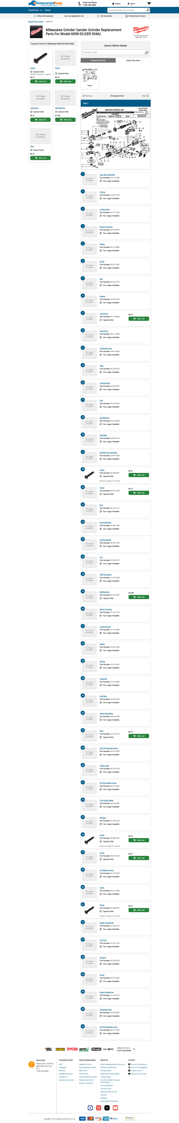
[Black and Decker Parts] (48, 1049)
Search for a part (90, 52)
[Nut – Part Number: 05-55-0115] (89, 510)
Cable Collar (104, 766)
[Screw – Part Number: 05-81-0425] (89, 266)
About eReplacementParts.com (113, 1064)
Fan (101, 557)
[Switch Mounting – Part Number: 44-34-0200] (89, 718)
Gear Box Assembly (107, 175)
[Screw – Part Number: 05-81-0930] (65, 58)
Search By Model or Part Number (121, 10)
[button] (149, 3)
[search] (148, 9)
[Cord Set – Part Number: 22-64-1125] (89, 945)
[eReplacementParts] (45, 3)
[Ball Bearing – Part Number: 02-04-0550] (89, 423)
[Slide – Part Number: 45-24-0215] (89, 371)
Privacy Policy (106, 1070)
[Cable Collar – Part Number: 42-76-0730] (89, 770)
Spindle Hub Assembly (108, 452)
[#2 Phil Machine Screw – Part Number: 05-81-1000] (89, 1032)
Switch (102, 644)
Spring (102, 661)
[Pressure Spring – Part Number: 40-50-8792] (89, 232)
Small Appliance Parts (87, 1067)
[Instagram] (98, 1107)
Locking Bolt (105, 209)
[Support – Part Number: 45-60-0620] (89, 962)
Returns (62, 1070)
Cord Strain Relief (106, 800)
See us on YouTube (138, 1074)
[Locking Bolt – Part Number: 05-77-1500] (89, 214)
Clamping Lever (106, 348)
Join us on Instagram (139, 1067)
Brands (47, 10)
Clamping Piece (106, 1010)
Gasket (102, 296)
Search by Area (133, 60)
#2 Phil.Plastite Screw (108, 783)
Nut (101, 279)
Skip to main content (90, 15)
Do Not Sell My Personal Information (110, 1081)
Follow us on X (136, 1070)
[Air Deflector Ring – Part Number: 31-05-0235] (89, 875)
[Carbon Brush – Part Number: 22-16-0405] (89, 631)
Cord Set (103, 940)
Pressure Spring (106, 227)
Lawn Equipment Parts (88, 1077)
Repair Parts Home (35, 21)
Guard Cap (104, 331)
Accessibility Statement (109, 1101)
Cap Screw (34, 108)
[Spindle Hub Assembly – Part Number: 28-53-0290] (89, 457)
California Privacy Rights (110, 1074)
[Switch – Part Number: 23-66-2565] (89, 649)
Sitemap (104, 1098)
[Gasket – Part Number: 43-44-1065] (89, 301)
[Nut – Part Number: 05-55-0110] (89, 284)
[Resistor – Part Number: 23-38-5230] (89, 823)
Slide (101, 366)
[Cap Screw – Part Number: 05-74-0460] (40, 98)
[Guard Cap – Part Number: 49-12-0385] (89, 336)
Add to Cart (42, 81)
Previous (88, 96)
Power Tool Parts (86, 1083)
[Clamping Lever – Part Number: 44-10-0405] (89, 353)
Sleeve (102, 244)
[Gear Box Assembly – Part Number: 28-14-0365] (89, 179)
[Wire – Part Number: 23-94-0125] (40, 136)
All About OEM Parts (108, 1067)
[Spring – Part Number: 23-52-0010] (89, 666)
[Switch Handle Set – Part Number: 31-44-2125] (89, 928)
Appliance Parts (85, 1064)
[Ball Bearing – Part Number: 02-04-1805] (65, 98)
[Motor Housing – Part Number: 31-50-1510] (89, 614)
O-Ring (102, 192)
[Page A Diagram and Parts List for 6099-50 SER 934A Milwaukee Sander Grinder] (116, 138)
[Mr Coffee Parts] (108, 1049)
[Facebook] (90, 1107)
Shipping (62, 1067)
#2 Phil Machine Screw (108, 1027)
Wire (32, 146)
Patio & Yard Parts (86, 1080)
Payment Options (66, 1074)
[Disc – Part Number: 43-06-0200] (89, 405)
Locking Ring (105, 383)
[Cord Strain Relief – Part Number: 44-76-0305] (89, 805)
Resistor (103, 818)
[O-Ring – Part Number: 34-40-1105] (89, 197)
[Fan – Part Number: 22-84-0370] (89, 562)
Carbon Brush (105, 627)
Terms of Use (106, 1088)
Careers (104, 1095)
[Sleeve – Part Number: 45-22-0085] (89, 249)
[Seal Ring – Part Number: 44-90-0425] (89, 701)
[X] (107, 1107)
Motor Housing (106, 609)
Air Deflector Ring (106, 870)
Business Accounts (66, 1080)
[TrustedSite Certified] (130, 1118)
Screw (32, 68)
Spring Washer (105, 522)
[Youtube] (115, 1107)
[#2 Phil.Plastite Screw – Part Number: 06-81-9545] (89, 788)
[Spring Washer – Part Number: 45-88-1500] (89, 527)
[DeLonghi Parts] (96, 1049)
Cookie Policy (106, 1077)
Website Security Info (109, 1092)
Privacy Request (107, 1085)
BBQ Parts (83, 1070)
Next (144, 96)
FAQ (60, 1064)
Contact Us (63, 1077)
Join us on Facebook (139, 1064)
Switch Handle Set (107, 923)
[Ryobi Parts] (72, 1049)
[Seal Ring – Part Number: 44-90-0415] (89, 440)
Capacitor (103, 679)
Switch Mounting (106, 713)
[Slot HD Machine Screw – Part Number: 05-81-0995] (89, 753)
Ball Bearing (60, 108)
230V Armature (105, 574)
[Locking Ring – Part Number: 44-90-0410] (89, 388)
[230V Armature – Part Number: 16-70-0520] (89, 579)
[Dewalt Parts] (60, 1049)
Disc (101, 400)
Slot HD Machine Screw (109, 748)
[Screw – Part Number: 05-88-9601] (40, 58)
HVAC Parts (83, 1074)
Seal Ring (103, 435)
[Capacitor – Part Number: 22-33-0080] (89, 684)
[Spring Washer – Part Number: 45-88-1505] (89, 545)
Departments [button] (33, 10)
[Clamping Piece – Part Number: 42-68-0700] (89, 1014)
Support (103, 957)
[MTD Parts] (84, 1049)
